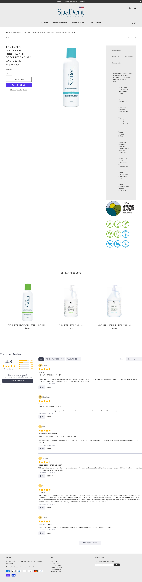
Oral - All (26, 32)
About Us (54, 561)
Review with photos (55, 359)
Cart (134, 23)
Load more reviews (90, 543)
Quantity (9, 69)
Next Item (131, 38)
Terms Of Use (56, 571)
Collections (17, 32)
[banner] (71, 11)
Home (8, 32)
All (41, 359)
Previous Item (12, 38)
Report (50, 387)
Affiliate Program (57, 567)
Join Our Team (56, 565)
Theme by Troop (12, 567)
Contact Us (55, 563)
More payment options (18, 90)
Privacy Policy (56, 569)
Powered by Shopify (27, 567)
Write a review (17, 381)
